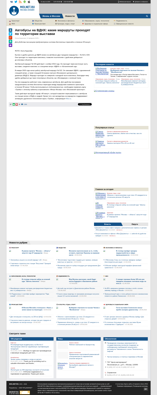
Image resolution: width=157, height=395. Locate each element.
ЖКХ (13, 24)
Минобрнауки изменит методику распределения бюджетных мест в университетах (133, 82)
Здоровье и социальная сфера (96, 24)
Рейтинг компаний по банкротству (82, 345)
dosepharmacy (15, 357)
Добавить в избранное (141, 1)
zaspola (13, 368)
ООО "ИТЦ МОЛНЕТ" (25, 388)
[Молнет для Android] (24, 1)
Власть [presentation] (107, 224)
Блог (142, 384)
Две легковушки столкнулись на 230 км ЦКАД (26, 317)
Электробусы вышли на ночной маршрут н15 (26, 260)
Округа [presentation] (135, 224)
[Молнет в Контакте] (11, 1)
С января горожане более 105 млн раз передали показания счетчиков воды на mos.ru (131, 281)
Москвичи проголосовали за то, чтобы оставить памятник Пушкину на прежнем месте (84, 253)
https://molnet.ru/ (51, 386)
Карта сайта (128, 384)
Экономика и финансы (66, 21)
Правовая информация (124, 386)
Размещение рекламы (140, 386)
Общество (38, 21)
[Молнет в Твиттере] (16, 1)
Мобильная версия (125, 1)
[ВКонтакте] (10, 30)
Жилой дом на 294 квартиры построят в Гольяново (30, 370)
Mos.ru (68, 98)
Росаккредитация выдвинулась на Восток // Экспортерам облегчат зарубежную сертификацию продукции (30, 347)
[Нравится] (14, 104)
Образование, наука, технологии (96, 21)
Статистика (119, 384)
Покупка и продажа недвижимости (79, 363)
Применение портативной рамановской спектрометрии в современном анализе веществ (84, 356)
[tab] (107, 224)
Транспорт (15, 21)
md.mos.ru (119, 230)
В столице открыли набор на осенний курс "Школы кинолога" (108, 82)
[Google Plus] (10, 37)
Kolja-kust (13, 342)
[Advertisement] (95, 8)
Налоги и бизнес (74, 342)
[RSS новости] (20, 1)
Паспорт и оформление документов (117, 131)
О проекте (136, 384)
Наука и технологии (75, 352)
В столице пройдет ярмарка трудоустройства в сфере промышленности (126, 253)
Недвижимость (121, 21)
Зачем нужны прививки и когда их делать (26, 359)
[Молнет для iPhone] (29, 1)
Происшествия (40, 24)
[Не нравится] (17, 104)
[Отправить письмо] (10, 45)
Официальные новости (125, 24)
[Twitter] (10, 34)
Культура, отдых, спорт (66, 24)
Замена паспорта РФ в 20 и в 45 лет (120, 143)
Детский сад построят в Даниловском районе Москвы (76, 288)
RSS (146, 384)
